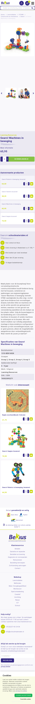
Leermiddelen (11, 14)
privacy (18, 691)
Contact (17, 568)
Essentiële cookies (25, 699)
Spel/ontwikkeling (17, 591)
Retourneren (17, 560)
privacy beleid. (5, 666)
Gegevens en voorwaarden (17, 557)
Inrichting (17, 597)
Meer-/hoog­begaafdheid (17, 586)
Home (3, 14)
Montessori (18, 589)
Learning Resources (8, 135)
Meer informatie (6, 148)
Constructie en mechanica (9, 16)
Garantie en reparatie (17, 551)
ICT (17, 603)
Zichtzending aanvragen (17, 565)
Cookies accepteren (23, 695)
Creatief (17, 594)
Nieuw (17, 600)
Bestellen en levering (17, 554)
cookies (24, 691)
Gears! (22, 16)
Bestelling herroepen (17, 563)
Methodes (17, 583)
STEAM (21, 14)
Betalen (17, 549)
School (17, 605)
